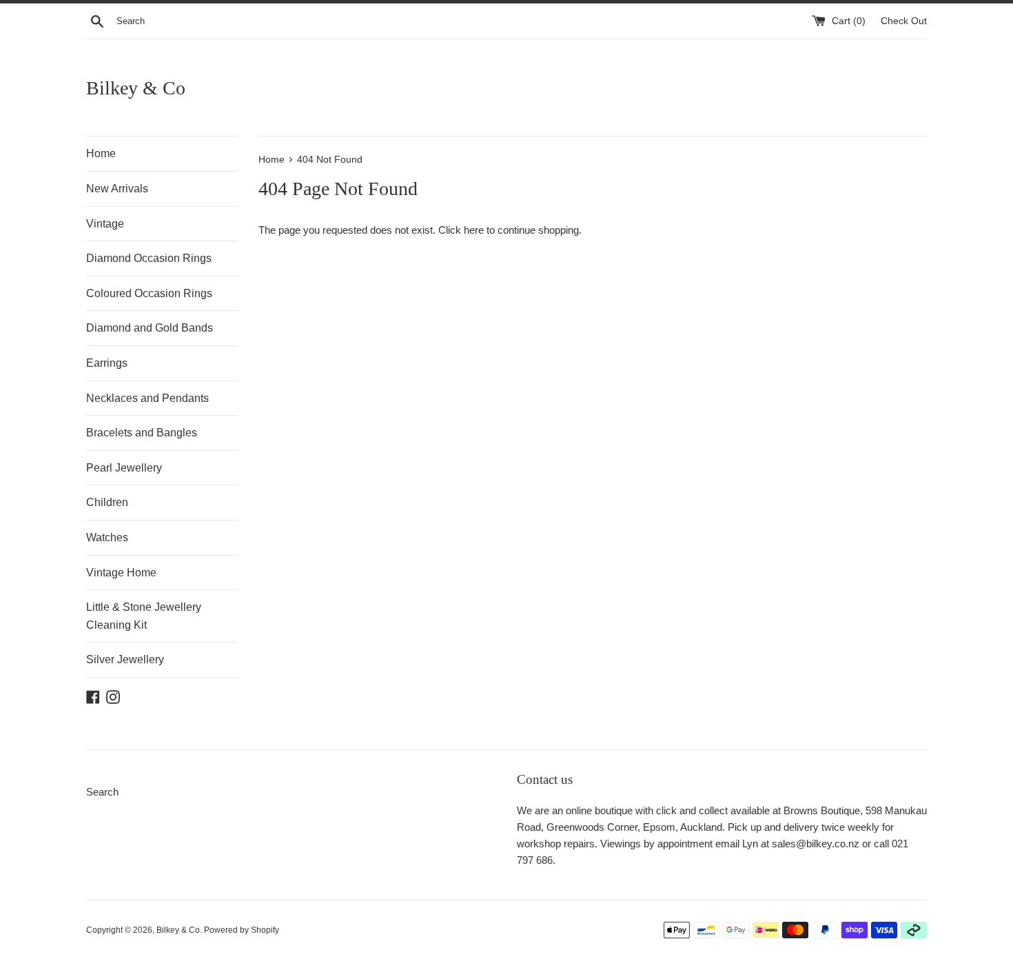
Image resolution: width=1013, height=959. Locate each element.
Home (101, 153)
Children (107, 502)
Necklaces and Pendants (147, 398)
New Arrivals (117, 188)
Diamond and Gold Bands (149, 328)
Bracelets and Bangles (141, 432)
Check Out (904, 21)
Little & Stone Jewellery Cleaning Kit (143, 616)
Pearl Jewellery (124, 468)
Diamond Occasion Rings (149, 258)
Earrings (106, 363)
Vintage (105, 224)
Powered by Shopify (241, 930)
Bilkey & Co (135, 88)
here (474, 230)
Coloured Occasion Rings (149, 293)
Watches (107, 537)
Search (102, 792)
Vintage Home (121, 572)
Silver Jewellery (125, 659)
